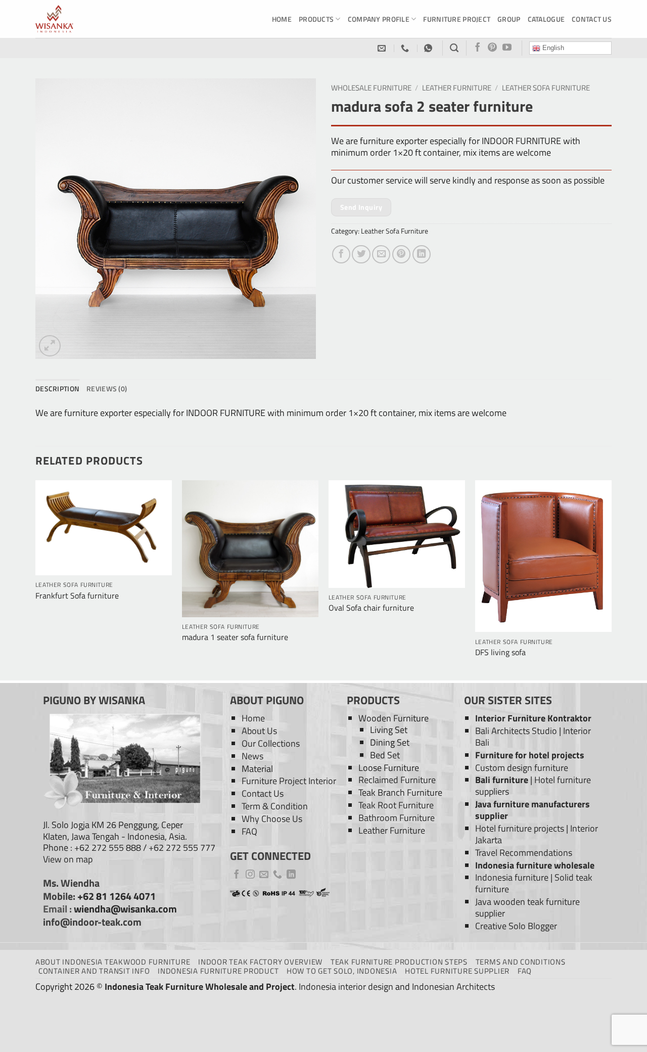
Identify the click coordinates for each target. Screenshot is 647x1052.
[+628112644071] (406, 48)
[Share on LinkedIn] (421, 254)
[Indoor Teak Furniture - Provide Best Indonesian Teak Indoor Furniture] (85, 19)
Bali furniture (501, 780)
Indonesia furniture (511, 877)
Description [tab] (57, 388)
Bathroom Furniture (396, 818)
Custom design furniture (521, 767)
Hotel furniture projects (519, 828)
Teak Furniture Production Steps (399, 962)
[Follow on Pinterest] (492, 48)
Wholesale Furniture (371, 88)
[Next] (611, 579)
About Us (259, 731)
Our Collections (271, 743)
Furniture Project (456, 19)
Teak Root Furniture (396, 805)
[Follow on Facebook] (477, 48)
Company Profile (378, 19)
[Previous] (35, 579)
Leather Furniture (456, 88)
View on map (68, 859)
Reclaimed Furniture (397, 780)
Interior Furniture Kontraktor (533, 718)
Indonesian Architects (453, 986)
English (552, 48)
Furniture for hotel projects (529, 755)
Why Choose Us (272, 819)
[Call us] (277, 875)
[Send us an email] (263, 875)
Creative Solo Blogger (516, 926)
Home (282, 19)
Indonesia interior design (346, 986)
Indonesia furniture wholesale (534, 865)
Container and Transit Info (94, 971)
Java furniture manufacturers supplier (532, 809)
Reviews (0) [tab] (106, 388)
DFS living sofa (500, 652)
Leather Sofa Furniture (546, 88)
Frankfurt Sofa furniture (77, 595)
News (252, 756)
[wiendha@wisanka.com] (383, 48)
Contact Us (592, 19)
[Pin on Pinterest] (401, 254)
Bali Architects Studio (516, 731)
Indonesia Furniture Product (218, 971)
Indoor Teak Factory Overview (260, 962)
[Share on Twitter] (361, 254)
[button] (50, 346)
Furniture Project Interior (289, 781)
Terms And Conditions (521, 962)
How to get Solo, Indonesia (342, 971)
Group (508, 19)
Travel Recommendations (523, 852)
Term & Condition (275, 806)
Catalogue (546, 19)
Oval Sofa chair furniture (371, 608)
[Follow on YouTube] (507, 48)
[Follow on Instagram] (250, 875)
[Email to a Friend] (381, 254)
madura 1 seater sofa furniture (235, 637)
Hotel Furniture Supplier (457, 971)
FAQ (249, 831)
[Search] (454, 48)
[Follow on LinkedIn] (291, 875)
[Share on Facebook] (341, 254)
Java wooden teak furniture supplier (527, 907)
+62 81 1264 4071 (116, 896)
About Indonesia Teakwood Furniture (112, 962)
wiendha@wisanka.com (125, 909)
